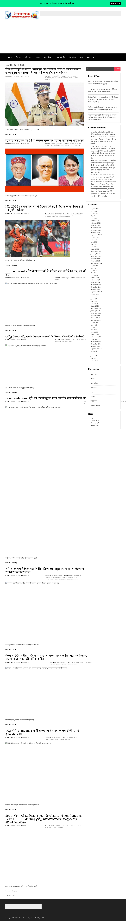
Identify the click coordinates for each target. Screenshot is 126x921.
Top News (54, 76)
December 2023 (96, 285)
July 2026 (94, 211)
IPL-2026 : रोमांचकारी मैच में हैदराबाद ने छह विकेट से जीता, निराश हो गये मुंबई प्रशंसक (44, 208)
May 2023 (94, 301)
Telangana (48, 78)
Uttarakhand (49, 579)
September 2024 (96, 263)
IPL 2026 (60, 215)
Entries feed (95, 421)
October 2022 (95, 318)
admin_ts (26, 76)
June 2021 (94, 356)
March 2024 (95, 278)
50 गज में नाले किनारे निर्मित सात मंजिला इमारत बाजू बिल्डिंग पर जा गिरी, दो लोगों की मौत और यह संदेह (102, 189)
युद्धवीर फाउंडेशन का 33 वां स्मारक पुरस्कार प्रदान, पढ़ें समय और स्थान (44, 140)
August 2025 (95, 237)
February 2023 (96, 309)
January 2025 (95, 254)
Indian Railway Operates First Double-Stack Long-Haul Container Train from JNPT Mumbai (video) (103, 99)
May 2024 (94, 273)
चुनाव (81, 57)
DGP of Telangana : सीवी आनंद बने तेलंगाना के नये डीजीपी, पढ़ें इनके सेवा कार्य (42, 732)
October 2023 (95, 290)
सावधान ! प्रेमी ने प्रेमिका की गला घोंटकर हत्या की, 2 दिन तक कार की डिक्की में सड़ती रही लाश (103, 193)
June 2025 (94, 242)
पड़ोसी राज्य (28, 57)
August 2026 (95, 209)
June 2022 (94, 327)
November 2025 (96, 230)
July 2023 (94, 297)
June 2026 (94, 214)
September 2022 (96, 320)
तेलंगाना (18, 57)
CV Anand (70, 737)
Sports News (77, 215)
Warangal (58, 341)
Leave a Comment (75, 145)
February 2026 (96, 223)
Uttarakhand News (60, 579)
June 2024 (94, 271)
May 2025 (94, 244)
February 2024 (96, 280)
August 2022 (95, 323)
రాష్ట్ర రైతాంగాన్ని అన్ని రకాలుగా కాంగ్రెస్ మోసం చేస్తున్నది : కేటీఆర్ (44, 336)
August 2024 (95, 266)
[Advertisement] (63, 38)
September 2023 (96, 292)
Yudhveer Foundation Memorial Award (57, 145)
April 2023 (94, 304)
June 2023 (94, 299)
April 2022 (94, 332)
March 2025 (95, 249)
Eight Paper (31, 918)
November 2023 (96, 287)
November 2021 (96, 344)
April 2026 (94, 218)
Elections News (80, 278)
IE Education (87, 662)
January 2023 (95, 311)
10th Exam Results (77, 662)
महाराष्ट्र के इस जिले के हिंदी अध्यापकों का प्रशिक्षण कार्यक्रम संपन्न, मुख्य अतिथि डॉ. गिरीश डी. (102, 177)
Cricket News (75, 213)
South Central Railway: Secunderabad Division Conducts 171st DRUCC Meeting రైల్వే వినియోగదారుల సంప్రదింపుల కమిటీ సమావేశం (43, 819)
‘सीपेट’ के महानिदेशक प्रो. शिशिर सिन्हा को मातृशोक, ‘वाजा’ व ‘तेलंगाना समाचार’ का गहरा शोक (44, 570)
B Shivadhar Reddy (72, 76)
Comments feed (96, 423)
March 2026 (95, 221)
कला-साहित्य (47, 57)
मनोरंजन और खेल (60, 57)
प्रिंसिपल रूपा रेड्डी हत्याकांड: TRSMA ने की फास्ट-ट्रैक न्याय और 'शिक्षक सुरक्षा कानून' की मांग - (103, 163)
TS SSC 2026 (63, 664)
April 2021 (94, 361)
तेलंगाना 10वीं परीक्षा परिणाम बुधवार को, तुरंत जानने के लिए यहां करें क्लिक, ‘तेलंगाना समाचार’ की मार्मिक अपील (46, 657)
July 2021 (94, 354)
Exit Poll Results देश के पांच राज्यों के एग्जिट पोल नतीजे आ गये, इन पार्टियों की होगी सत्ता (52, 272)
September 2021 (96, 349)
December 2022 (96, 313)
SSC (51, 664)
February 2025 (96, 252)
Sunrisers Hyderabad (51, 217)
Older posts (11, 896)
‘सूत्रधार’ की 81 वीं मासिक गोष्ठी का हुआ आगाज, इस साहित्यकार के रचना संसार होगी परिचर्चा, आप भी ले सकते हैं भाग (103, 182)
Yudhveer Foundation (75, 144)
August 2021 (95, 351)
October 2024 (95, 261)
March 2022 (95, 335)
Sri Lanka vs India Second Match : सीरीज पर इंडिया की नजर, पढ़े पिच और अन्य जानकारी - (103, 134)
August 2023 (95, 294)
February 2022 (96, 337)
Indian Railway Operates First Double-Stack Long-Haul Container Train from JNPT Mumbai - (103, 148)
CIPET (75, 577)
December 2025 (96, 228)
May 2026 (94, 216)
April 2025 (94, 247)
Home (10, 57)
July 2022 (94, 325)
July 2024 (94, 268)
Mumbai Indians (67, 215)
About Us (90, 57)
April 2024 (94, 275)
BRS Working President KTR (85, 339)
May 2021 (94, 358)
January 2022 (95, 339)
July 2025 (94, 240)
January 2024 (95, 282)
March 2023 (95, 306)
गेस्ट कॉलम (72, 57)
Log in (93, 418)
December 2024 (96, 256)
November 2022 (96, 316)
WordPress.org (96, 425)
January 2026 (95, 225)
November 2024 (96, 259)
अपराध (38, 57)
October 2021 (95, 346)
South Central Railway (74, 825)
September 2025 (96, 235)
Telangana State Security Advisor (62, 78)
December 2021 (96, 342)
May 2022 (94, 330)
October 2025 (95, 233)
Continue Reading (11, 134)
